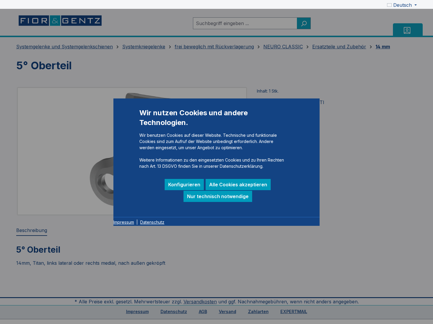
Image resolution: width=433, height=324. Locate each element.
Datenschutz (152, 222)
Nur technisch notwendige (218, 196)
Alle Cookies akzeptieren (238, 185)
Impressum (123, 222)
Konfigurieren (184, 185)
